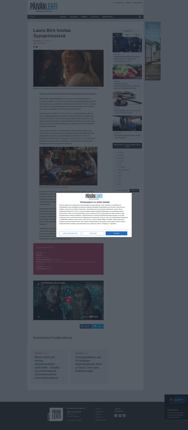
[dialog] (94, 215)
